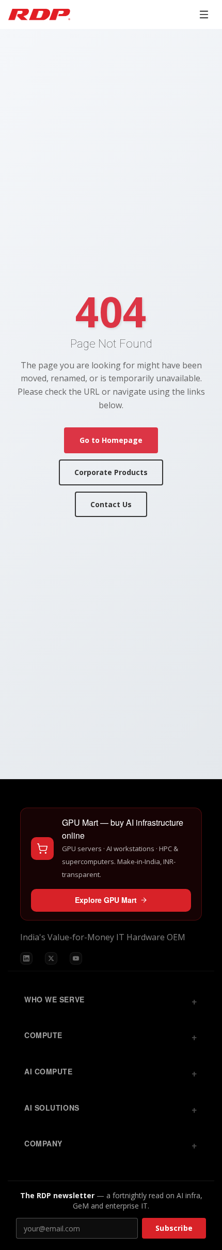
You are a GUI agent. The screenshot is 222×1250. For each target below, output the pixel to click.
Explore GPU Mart (106, 900)
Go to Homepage (111, 440)
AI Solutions (52, 1107)
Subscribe (174, 1228)
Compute (43, 1035)
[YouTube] (76, 958)
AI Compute (48, 1071)
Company (43, 1143)
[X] (51, 958)
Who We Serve (54, 999)
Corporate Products (111, 472)
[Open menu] (204, 14)
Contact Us (111, 504)
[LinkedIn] (26, 958)
